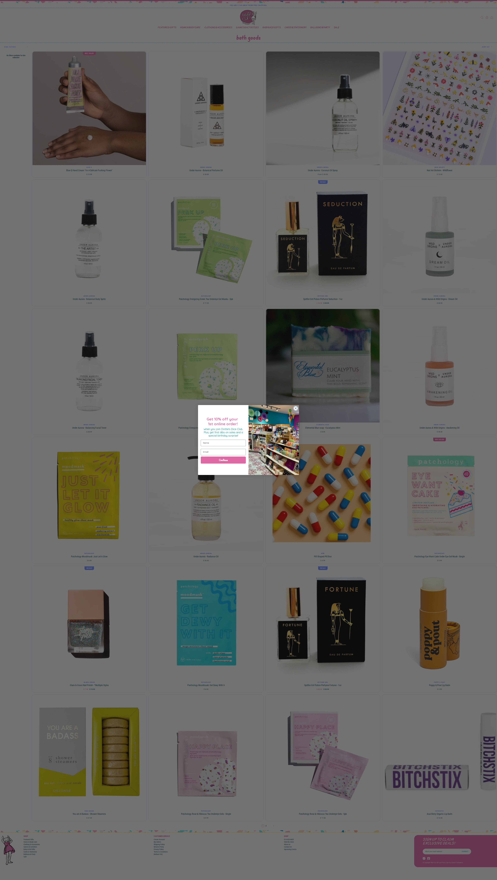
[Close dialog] (295, 408)
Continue (223, 460)
